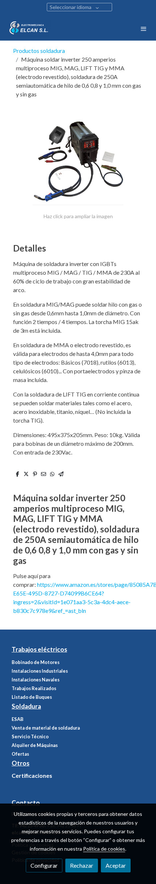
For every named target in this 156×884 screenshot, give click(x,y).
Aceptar (116, 865)
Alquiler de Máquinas (35, 745)
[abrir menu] (143, 28)
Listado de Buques (32, 697)
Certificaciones (32, 775)
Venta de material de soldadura (46, 728)
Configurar (44, 865)
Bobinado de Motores (35, 662)
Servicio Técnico (30, 736)
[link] (29, 28)
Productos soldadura (39, 50)
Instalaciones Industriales (40, 671)
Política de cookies (104, 849)
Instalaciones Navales (35, 679)
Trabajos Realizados (34, 688)
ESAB (18, 719)
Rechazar (81, 865)
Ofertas (20, 754)
